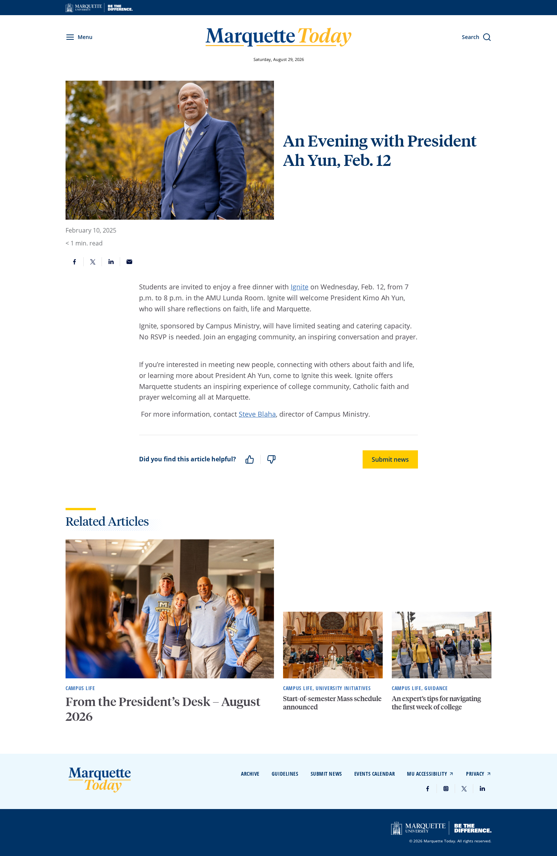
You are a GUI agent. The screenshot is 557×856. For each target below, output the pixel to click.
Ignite (299, 286)
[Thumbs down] (271, 459)
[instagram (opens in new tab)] (446, 788)
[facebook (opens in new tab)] (428, 788)
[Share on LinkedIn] (111, 261)
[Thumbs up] (249, 459)
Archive (250, 773)
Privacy (475, 773)
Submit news (390, 459)
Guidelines (285, 773)
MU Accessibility (427, 773)
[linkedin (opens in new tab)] (482, 788)
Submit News (326, 773)
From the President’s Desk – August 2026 (163, 708)
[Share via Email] (129, 261)
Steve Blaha (257, 414)
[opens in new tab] (99, 7)
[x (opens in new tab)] (464, 788)
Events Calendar (374, 773)
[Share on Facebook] (75, 261)
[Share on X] (93, 261)
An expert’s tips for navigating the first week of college (436, 702)
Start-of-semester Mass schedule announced (332, 702)
